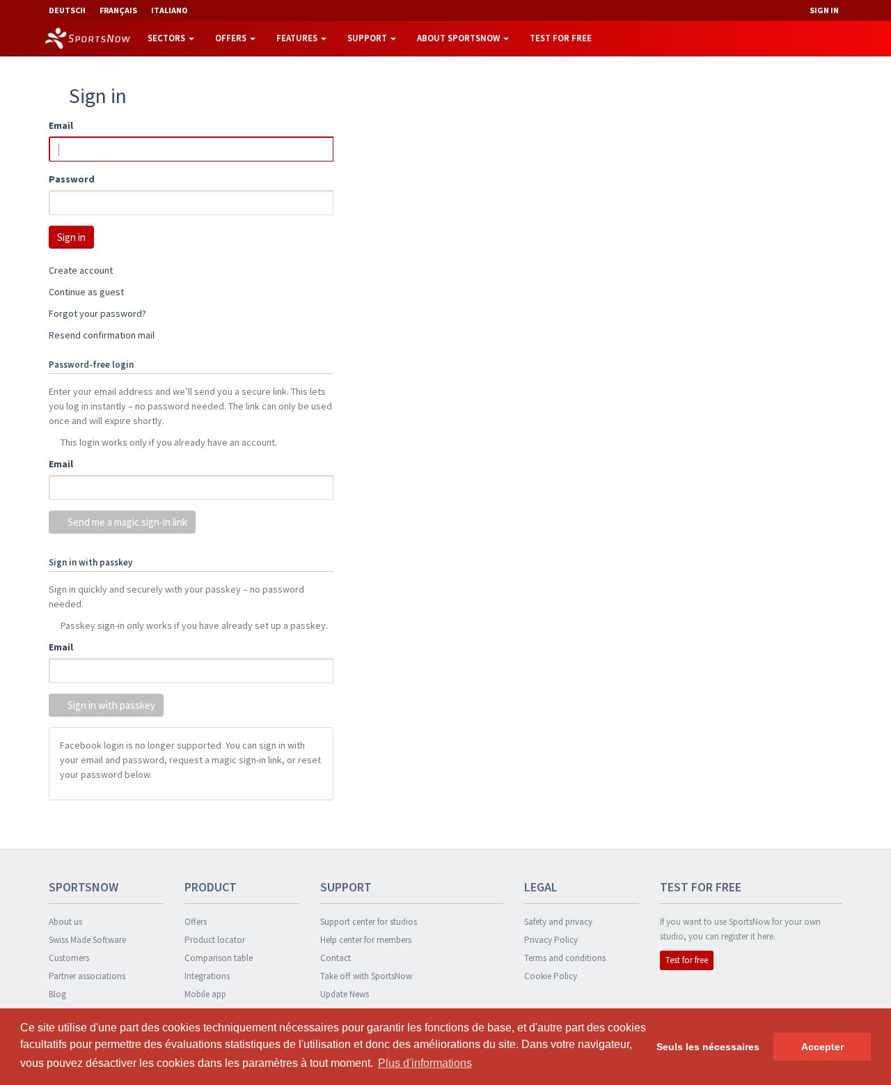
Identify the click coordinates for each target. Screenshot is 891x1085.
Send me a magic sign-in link (126, 522)
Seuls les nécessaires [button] (707, 1046)
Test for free (561, 38)
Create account (81, 270)
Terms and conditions (565, 958)
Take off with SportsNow (366, 976)
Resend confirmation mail (102, 335)
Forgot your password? (97, 313)
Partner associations (87, 976)
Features (298, 38)
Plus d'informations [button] (425, 1063)
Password (72, 179)
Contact (335, 958)
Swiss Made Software (87, 940)
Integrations (207, 976)
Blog (57, 994)
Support (368, 38)
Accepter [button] (822, 1046)
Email (61, 125)
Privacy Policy (551, 940)
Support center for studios (368, 922)
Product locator (214, 940)
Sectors (167, 38)
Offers (232, 38)
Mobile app (205, 994)
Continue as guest (86, 292)
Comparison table (218, 958)
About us (65, 922)
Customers (69, 958)
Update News (344, 994)
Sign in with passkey (110, 705)
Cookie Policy (550, 976)
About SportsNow (459, 38)
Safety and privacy (558, 922)
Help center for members (365, 940)
